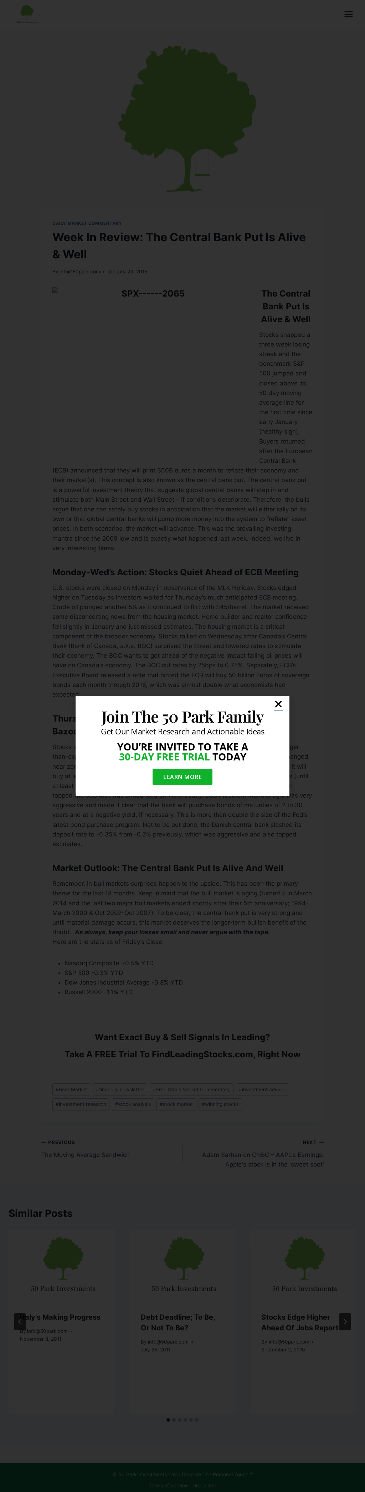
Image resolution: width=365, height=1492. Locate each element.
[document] (182, 746)
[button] (278, 704)
